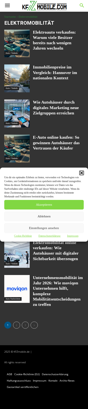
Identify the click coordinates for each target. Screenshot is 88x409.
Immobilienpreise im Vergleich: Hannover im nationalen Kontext (55, 72)
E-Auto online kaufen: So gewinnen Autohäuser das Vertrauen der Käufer (56, 142)
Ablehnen (44, 216)
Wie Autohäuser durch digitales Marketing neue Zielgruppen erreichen (56, 107)
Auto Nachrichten (13, 299)
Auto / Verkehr (12, 53)
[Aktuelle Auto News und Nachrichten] (44, 6)
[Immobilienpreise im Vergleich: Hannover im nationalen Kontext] (17, 78)
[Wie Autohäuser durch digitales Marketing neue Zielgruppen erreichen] (17, 113)
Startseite (10, 17)
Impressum (72, 235)
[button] (81, 173)
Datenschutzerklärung (49, 235)
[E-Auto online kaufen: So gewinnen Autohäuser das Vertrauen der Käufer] (17, 148)
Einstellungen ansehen (44, 228)
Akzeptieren (44, 204)
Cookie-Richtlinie (23, 235)
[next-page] (34, 325)
